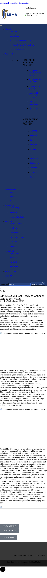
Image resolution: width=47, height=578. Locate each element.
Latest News (14, 253)
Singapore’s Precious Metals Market (35, 73)
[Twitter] (31, 548)
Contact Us (9, 276)
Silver (12, 196)
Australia (33, 149)
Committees (14, 36)
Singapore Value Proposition (35, 80)
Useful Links (34, 108)
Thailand (33, 168)
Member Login (10, 271)
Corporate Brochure (17, 50)
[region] (35, 16)
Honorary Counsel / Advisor (20, 40)
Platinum (13, 201)
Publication (14, 267)
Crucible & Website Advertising (22, 45)
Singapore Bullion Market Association (14, 3)
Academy (13, 228)
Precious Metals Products (35, 87)
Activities (8, 221)
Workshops (14, 246)
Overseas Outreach (17, 237)
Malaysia (33, 145)
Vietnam (33, 172)
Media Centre (10, 251)
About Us (8, 29)
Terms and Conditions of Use (22, 555)
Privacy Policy (40, 555)
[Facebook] (16, 548)
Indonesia (33, 136)
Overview (13, 31)
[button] (3, 569)
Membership (9, 206)
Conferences (14, 233)
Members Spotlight (17, 217)
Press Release (15, 262)
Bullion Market (10, 54)
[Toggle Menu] (1, 25)
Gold (11, 192)
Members (13, 212)
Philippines (34, 163)
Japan (32, 177)
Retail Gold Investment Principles (33, 95)
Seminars (13, 242)
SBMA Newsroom (17, 224)
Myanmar (33, 159)
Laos (32, 140)
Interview (13, 258)
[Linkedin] (23, 548)
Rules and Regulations (33, 103)
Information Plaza (11, 190)
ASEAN (33, 131)
